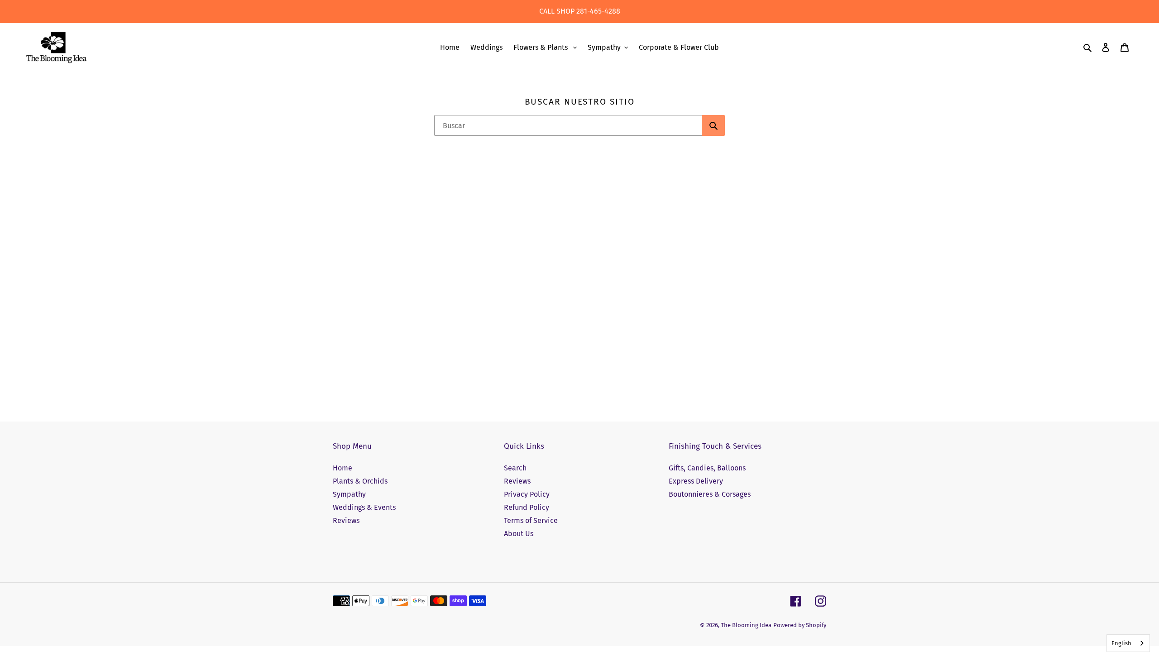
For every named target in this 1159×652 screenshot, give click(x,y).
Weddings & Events (364, 507)
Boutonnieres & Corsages (710, 494)
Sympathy (349, 494)
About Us (518, 533)
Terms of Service (531, 520)
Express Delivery (696, 481)
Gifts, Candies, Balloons (707, 468)
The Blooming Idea (746, 625)
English (1121, 643)
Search (515, 468)
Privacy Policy (527, 494)
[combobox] (568, 125)
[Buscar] (713, 125)
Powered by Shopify (799, 625)
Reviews (346, 520)
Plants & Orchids (360, 481)
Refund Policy (526, 507)
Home (342, 468)
